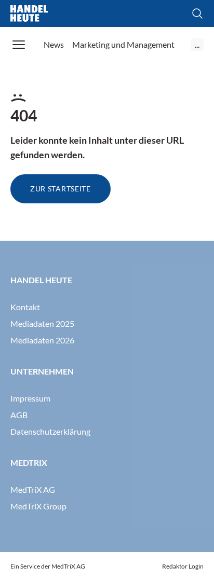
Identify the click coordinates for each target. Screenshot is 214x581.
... (197, 44)
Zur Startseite (60, 188)
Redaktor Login (183, 566)
